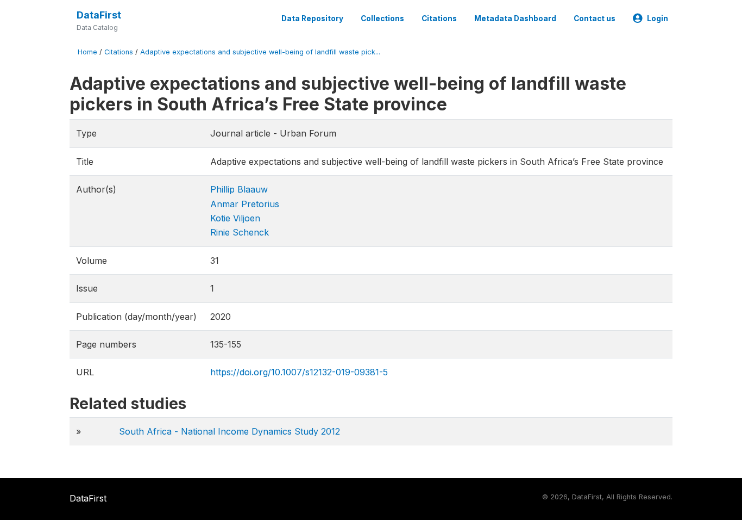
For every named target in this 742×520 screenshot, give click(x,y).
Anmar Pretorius (244, 204)
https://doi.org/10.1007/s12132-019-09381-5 (299, 372)
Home (87, 52)
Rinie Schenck (239, 232)
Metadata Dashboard (515, 18)
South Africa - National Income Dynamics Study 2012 (229, 431)
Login (657, 18)
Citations (439, 18)
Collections (382, 18)
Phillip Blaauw (239, 189)
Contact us (594, 18)
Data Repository (312, 18)
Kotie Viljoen (235, 218)
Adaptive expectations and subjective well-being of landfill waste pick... (260, 52)
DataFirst (99, 15)
